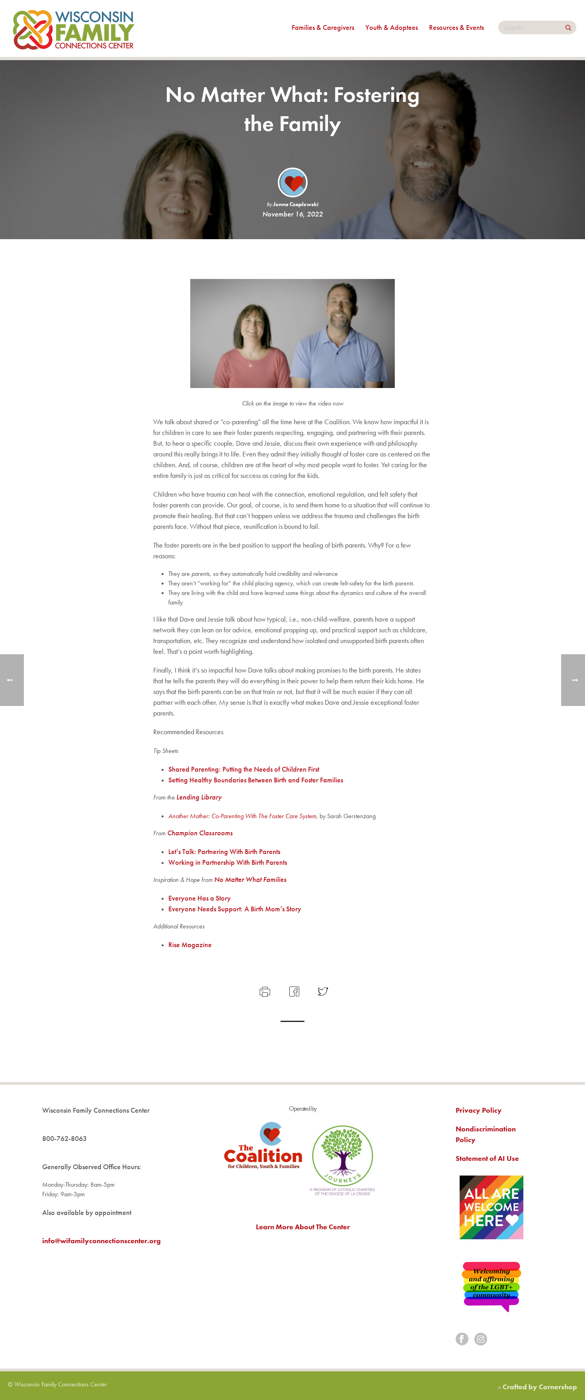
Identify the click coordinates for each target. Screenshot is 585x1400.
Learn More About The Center (303, 1226)
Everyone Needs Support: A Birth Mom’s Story (234, 908)
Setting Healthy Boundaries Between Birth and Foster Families (255, 779)
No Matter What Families (250, 879)
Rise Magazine (190, 944)
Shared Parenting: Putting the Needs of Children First (243, 769)
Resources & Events (456, 27)
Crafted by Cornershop (540, 1386)
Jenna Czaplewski (295, 204)
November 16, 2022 (292, 213)
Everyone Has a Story (199, 898)
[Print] (264, 990)
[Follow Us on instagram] (480, 1340)
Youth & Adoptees (391, 27)
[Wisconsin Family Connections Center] (73, 28)
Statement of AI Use (487, 1158)
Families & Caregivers (323, 27)
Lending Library (199, 796)
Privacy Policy (479, 1110)
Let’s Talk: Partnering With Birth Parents (225, 851)
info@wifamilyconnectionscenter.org (101, 1240)
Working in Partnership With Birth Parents (227, 862)
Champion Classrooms (200, 832)
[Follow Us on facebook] (462, 1340)
